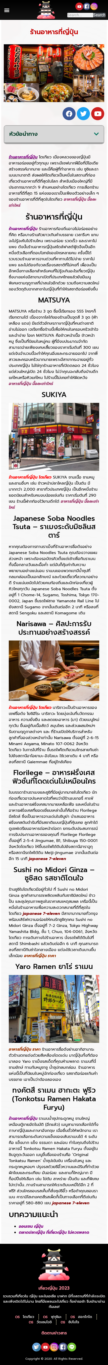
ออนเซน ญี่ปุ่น (31, 1226)
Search (99, 15)
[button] (7, 10)
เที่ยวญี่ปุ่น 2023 (54, 1288)
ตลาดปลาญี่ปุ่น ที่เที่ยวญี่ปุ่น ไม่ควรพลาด (54, 1232)
